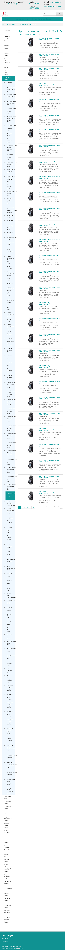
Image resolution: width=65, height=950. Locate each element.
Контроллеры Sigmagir (7, 807)
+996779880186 (34, 8)
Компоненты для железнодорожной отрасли (11, 209)
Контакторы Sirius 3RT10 (10, 227)
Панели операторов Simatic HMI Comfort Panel (10, 291)
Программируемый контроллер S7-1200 (11, 461)
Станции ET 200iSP (9, 609)
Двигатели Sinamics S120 (10, 186)
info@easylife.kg (55, 2)
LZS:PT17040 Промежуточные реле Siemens (49, 100)
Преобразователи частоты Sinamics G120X (11, 444)
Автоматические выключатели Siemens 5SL (11, 127)
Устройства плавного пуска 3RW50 (10, 713)
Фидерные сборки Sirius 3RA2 (10, 731)
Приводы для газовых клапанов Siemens (6, 858)
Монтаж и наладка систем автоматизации (17, 19)
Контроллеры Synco (7, 812)
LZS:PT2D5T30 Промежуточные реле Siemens (49, 161)
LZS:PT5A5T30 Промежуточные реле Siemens (49, 287)
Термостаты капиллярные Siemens (7, 905)
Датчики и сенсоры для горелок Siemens (6, 71)
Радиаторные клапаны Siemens (7, 883)
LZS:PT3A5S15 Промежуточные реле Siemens (49, 208)
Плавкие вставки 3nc (9, 356)
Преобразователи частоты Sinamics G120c (11, 419)
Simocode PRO (9, 83)
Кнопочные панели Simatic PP (10, 201)
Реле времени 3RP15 (9, 546)
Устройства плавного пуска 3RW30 (10, 688)
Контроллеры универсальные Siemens (8, 818)
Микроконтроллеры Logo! (11, 238)
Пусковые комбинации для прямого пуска (10, 520)
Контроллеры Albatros (7, 797)
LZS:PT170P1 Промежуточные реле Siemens (49, 116)
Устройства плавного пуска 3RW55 (10, 722)
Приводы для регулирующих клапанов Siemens (8, 868)
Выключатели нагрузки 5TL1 (11, 171)
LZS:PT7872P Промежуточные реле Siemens (49, 461)
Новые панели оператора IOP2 (10, 250)
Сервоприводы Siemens (8, 899)
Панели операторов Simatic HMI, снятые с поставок (10, 330)
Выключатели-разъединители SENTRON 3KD (11, 179)
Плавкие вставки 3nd (9, 363)
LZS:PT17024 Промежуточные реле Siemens (49, 84)
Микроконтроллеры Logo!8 (11, 243)
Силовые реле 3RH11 (9, 574)
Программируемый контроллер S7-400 (9, 876)
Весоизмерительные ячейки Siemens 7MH (11, 148)
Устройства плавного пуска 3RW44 (10, 705)
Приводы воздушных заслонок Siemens (7, 848)
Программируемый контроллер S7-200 (11, 478)
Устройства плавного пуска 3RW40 (10, 696)
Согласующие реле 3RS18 (11, 602)
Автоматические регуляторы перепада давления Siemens (8, 38)
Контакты (5, 938)
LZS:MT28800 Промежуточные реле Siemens (49, 39)
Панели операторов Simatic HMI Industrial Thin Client (10, 304)
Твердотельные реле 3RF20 (11, 643)
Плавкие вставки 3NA (9, 350)
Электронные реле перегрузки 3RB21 (11, 790)
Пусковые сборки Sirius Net (10, 529)
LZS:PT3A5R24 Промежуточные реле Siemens (49, 193)
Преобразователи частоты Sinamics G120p (11, 436)
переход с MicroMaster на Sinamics (10, 341)
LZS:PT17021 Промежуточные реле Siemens (49, 68)
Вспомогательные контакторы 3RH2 (11, 164)
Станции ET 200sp (9, 636)
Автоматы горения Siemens (6, 46)
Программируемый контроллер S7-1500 (11, 470)
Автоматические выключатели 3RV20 (11, 96)
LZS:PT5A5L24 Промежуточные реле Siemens (49, 240)
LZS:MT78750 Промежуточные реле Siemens (49, 54)
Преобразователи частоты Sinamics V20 (11, 453)
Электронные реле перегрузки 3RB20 (11, 782)
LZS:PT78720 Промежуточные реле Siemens (49, 429)
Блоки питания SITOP (9, 140)
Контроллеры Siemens (7, 802)
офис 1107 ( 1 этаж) (10, 4)
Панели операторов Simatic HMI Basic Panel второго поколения (10, 262)
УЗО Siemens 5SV (9, 670)
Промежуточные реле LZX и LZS (28, 24)
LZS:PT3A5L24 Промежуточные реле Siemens (49, 177)
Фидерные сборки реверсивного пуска (11, 748)
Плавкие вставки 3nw (9, 377)
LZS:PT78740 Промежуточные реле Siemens (49, 492)
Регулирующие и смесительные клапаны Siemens (8, 892)
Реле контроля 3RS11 (9, 552)
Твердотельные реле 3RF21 (11, 649)
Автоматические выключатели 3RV (11, 89)
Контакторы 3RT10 (10, 216)
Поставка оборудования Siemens (41, 19)
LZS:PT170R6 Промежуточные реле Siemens (49, 130)
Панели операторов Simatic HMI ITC (7, 833)
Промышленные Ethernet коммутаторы (11, 503)
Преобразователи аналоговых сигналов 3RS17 (11, 385)
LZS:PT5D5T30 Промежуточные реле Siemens (49, 413)
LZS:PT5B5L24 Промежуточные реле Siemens (49, 303)
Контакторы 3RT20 (10, 221)
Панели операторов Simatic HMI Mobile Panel (10, 317)
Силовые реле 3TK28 (9, 588)
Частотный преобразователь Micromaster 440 (11, 773)
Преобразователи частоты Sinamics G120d (11, 427)
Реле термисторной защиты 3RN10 (11, 560)
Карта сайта (5, 941)
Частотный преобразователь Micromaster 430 (11, 765)
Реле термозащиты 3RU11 (11, 568)
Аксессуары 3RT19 (10, 134)
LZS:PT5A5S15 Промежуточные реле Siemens (49, 272)
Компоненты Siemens (11, 24)
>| (33, 507)
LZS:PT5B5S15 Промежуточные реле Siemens (49, 335)
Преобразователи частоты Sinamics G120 (11, 410)
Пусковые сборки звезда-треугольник (10, 538)
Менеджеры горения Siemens (7, 825)
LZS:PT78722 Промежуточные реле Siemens (49, 445)
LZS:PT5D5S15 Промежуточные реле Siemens (49, 398)
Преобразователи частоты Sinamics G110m (11, 402)
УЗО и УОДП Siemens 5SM (9, 679)
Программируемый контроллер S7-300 (11, 487)
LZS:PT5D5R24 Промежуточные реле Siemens (49, 382)
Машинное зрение (10, 233)
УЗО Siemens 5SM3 (9, 663)
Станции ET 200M (9, 615)
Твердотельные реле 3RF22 (11, 656)
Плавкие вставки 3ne (9, 370)
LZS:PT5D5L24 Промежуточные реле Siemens (49, 366)
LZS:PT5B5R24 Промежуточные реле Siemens (49, 319)
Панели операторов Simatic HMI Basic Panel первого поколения (10, 277)
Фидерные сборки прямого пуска (10, 739)
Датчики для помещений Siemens (7, 61)
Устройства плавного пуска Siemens (7, 920)
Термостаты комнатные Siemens (7, 912)
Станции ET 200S (9, 629)
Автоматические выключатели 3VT (11, 103)
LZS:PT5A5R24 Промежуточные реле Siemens (49, 256)
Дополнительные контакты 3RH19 (11, 193)
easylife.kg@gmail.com (52, 6)
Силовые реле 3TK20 (9, 581)
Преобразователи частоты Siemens (9, 840)
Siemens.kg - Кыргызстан (9, 946)
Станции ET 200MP (9, 622)
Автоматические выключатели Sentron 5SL (11, 119)
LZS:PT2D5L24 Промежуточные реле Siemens (49, 145)
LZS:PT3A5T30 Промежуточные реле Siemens (49, 224)
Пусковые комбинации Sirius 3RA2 (10, 511)
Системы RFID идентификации (11, 595)
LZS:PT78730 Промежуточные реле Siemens (49, 476)
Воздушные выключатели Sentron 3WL (11, 156)
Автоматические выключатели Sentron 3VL (11, 110)
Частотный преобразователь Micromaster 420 (11, 756)
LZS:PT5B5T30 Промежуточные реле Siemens (49, 350)
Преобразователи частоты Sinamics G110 (11, 393)
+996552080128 (34, 4)
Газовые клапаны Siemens (6, 53)
